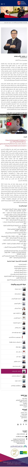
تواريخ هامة (24, 414)
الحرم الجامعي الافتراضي (21, 400)
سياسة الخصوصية (18, 463)
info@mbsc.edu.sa (20, 436)
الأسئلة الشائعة (23, 405)
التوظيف (25, 403)
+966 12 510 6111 (21, 434)
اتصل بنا (25, 406)
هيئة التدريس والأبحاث (17, 22)
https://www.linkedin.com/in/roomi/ (15, 145)
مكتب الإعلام (24, 412)
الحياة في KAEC (23, 401)
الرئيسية (25, 22)
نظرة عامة (24, 398)
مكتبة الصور (24, 417)
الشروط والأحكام (10, 463)
